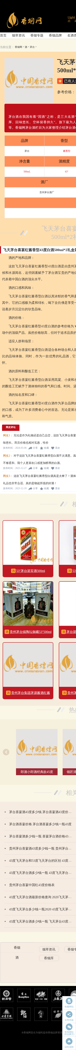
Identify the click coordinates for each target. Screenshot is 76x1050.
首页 (3, 35)
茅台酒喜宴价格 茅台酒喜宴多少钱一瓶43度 (40, 824)
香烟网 (18, 47)
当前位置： (7, 47)
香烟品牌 (55, 35)
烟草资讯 (18, 35)
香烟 (17, 947)
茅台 (32, 47)
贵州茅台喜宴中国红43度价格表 (32, 885)
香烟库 (49, 958)
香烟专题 (36, 35)
